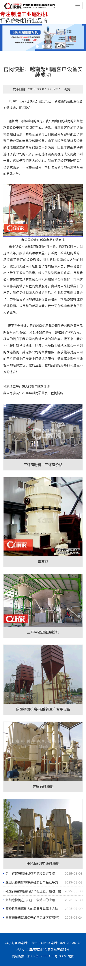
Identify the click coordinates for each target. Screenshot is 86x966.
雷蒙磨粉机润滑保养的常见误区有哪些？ (33, 917)
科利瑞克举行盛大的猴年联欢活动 (26, 386)
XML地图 (68, 956)
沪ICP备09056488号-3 (44, 956)
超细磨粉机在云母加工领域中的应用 (30, 900)
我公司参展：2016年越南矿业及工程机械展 (33, 393)
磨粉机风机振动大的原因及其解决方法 (32, 909)
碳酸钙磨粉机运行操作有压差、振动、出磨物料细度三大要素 (44, 891)
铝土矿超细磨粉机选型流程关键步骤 (30, 873)
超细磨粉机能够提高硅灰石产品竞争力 (32, 882)
